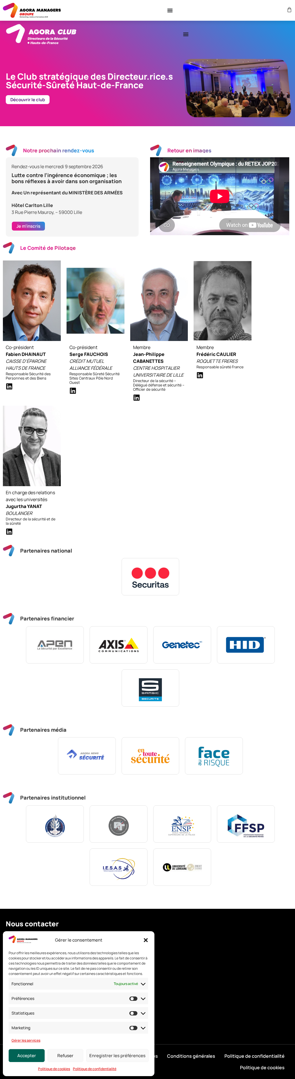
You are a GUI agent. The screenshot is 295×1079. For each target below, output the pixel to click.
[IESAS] (119, 867)
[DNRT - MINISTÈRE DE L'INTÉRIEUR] (119, 824)
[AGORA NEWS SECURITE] (87, 756)
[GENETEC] (182, 645)
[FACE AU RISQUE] (214, 756)
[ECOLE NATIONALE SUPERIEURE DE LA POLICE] (182, 824)
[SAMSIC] (150, 688)
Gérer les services (26, 1040)
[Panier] (288, 9)
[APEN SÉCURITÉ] (55, 645)
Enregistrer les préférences (117, 1056)
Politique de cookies (54, 1068)
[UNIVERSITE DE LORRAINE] (182, 867)
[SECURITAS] (150, 576)
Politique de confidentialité (94, 1068)
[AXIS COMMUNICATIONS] (119, 645)
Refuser (65, 1056)
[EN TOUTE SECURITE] (150, 756)
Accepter (26, 1056)
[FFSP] (246, 824)
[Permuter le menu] (170, 10)
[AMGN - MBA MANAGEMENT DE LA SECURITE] (55, 824)
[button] (146, 940)
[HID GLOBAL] (246, 645)
